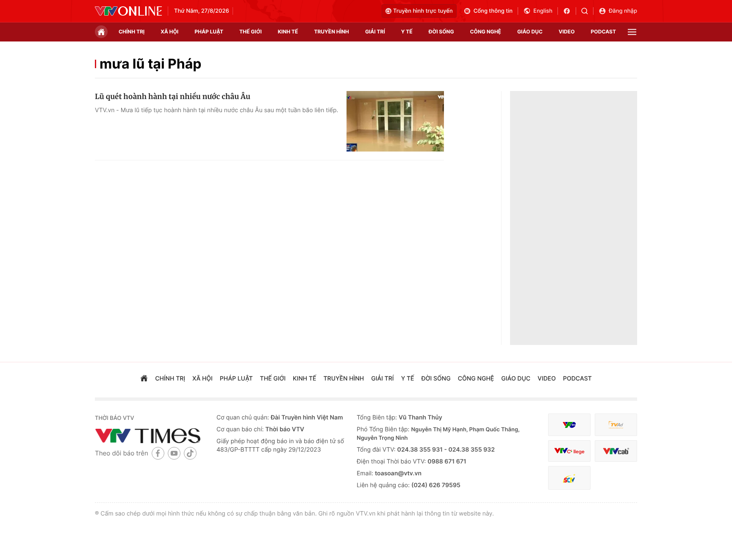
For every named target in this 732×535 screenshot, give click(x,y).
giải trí (375, 31)
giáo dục (530, 31)
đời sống (441, 31)
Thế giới (250, 31)
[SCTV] (569, 478)
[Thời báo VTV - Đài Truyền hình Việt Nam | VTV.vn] (128, 11)
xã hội (169, 31)
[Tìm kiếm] (587, 11)
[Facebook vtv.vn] (569, 11)
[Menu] (632, 32)
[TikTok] (190, 453)
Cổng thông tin (493, 11)
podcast (603, 31)
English (542, 11)
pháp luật (208, 31)
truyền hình (331, 31)
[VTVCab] (616, 451)
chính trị (131, 31)
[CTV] (569, 451)
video (567, 31)
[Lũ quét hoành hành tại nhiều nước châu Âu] (395, 121)
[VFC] (569, 425)
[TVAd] (616, 425)
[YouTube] (174, 453)
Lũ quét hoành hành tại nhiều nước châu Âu (172, 96)
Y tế (407, 31)
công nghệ (485, 31)
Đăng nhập (623, 11)
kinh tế (288, 31)
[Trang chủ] (101, 31)
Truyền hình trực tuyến (423, 11)
